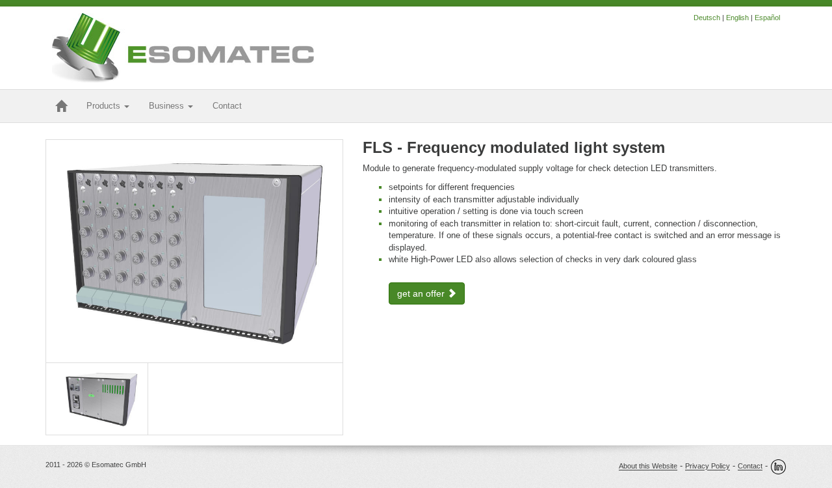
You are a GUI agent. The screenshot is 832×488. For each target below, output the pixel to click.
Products (104, 106)
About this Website (648, 466)
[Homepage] (61, 106)
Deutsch (707, 17)
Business (168, 106)
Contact (750, 466)
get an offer (422, 293)
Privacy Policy (707, 466)
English (737, 17)
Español (767, 17)
